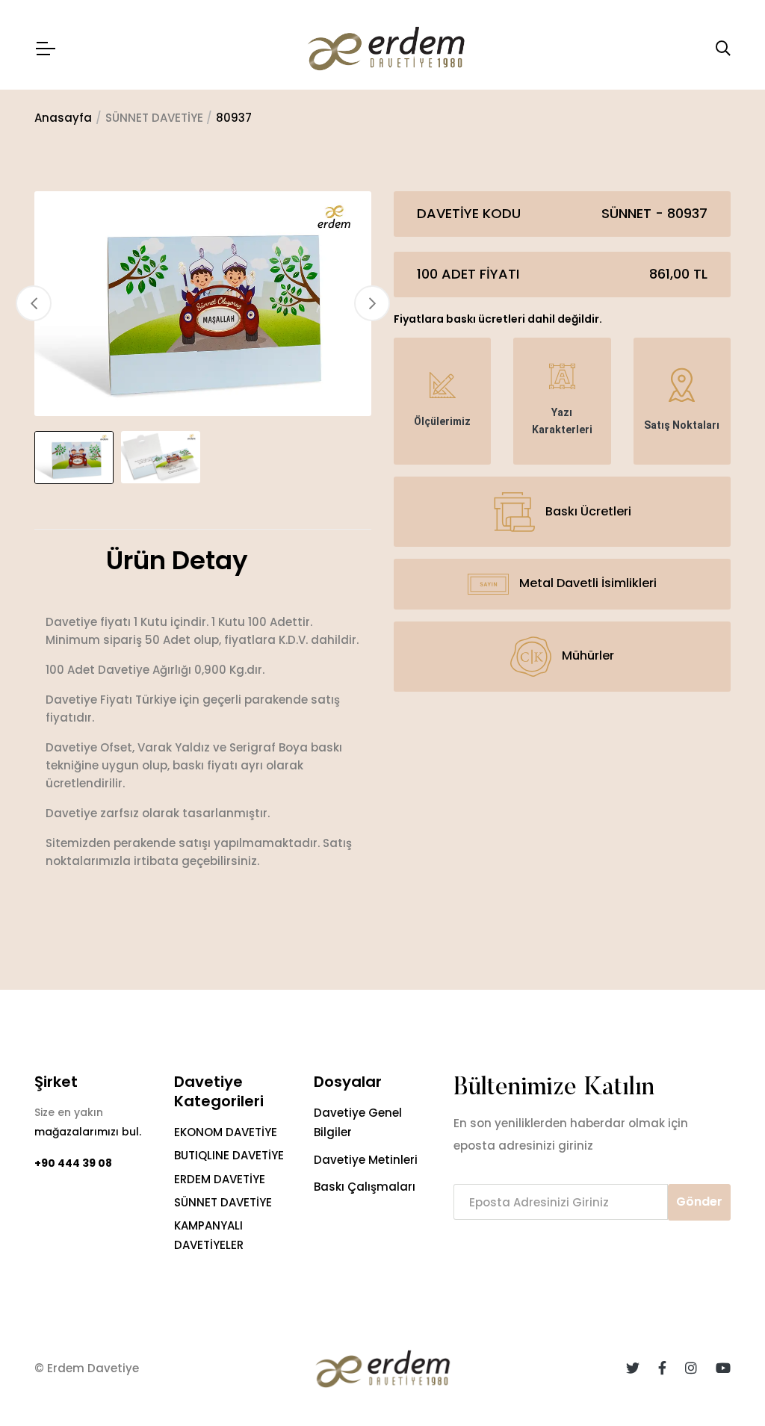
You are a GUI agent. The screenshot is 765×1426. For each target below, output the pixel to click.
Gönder (699, 1201)
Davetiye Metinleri (366, 1160)
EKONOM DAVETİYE (225, 1132)
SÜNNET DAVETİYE (223, 1202)
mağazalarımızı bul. (87, 1131)
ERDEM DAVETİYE (219, 1179)
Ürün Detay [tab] (177, 561)
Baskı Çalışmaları (364, 1186)
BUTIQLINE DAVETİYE (229, 1155)
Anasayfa (63, 117)
